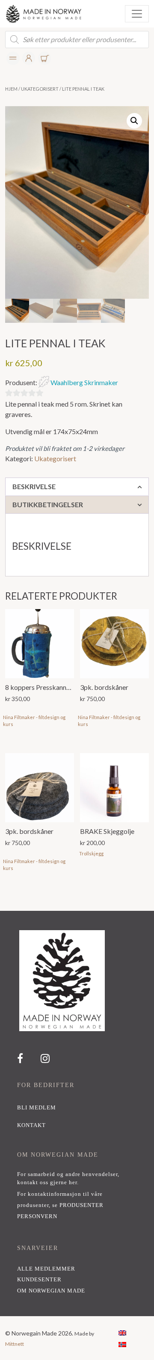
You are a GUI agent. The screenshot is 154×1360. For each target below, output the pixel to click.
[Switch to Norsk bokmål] (122, 1344)
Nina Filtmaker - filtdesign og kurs (34, 720)
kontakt (31, 1125)
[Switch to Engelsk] (122, 1332)
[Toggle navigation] (137, 13)
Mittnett (14, 1344)
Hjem (11, 89)
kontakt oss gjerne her (47, 1182)
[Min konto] (13, 58)
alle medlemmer (46, 1269)
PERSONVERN (37, 1216)
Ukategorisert (40, 89)
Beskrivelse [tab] (34, 486)
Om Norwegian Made (51, 1291)
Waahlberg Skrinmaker (84, 382)
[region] (77, 1113)
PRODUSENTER (81, 1205)
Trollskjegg (91, 853)
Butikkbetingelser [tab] (47, 504)
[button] (134, 121)
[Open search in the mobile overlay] (77, 39)
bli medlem (36, 1108)
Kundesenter (39, 1280)
